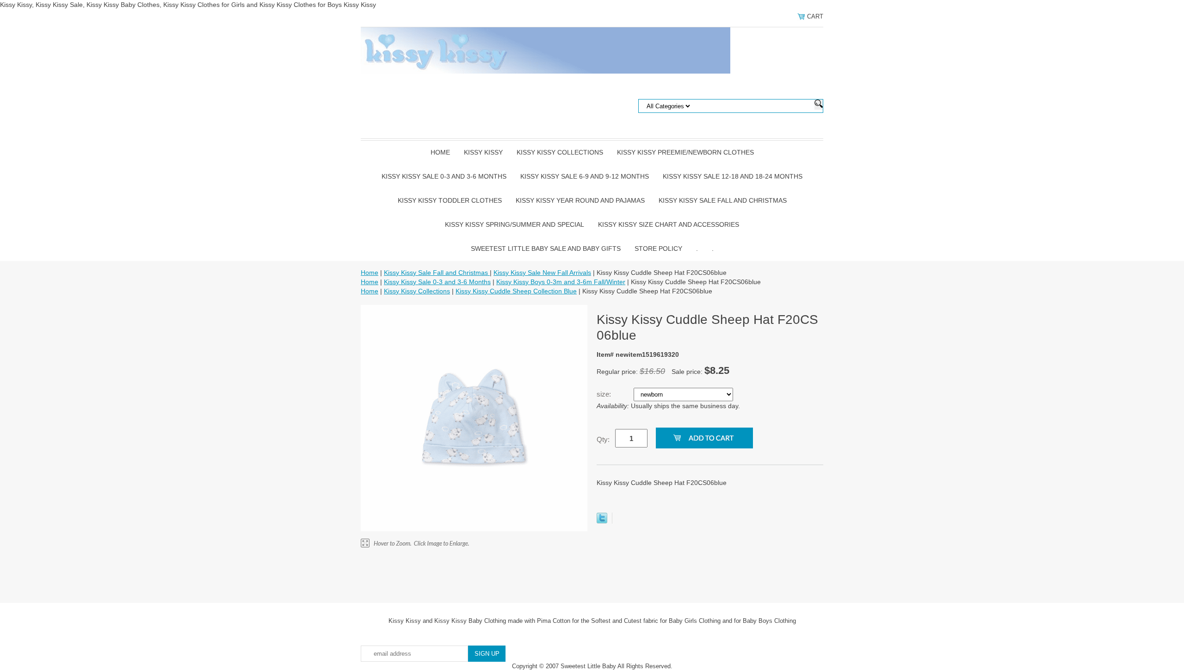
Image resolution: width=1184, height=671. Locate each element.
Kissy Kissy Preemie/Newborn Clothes (685, 152)
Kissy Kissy (483, 152)
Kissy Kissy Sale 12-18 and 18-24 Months (732, 176)
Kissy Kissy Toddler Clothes (450, 200)
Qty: (603, 439)
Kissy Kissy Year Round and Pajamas (580, 200)
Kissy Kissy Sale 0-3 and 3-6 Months (444, 176)
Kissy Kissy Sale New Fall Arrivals (542, 272)
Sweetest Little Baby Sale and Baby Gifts (546, 248)
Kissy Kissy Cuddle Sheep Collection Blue (516, 291)
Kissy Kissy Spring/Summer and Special (514, 224)
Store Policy (658, 248)
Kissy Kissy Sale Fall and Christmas (723, 200)
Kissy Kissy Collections (560, 152)
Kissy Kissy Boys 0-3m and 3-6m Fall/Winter (560, 282)
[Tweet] (602, 521)
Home (440, 152)
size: (605, 394)
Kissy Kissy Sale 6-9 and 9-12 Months (584, 176)
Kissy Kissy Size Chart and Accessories (668, 224)
